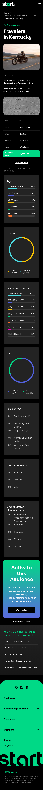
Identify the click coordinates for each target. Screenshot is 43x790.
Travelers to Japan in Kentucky (17, 641)
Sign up (8, 745)
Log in (7, 740)
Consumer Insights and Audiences (19, 16)
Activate (21, 610)
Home (6, 13)
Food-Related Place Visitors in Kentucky (21, 668)
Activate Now (21, 162)
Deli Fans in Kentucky (13, 654)
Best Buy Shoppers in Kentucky (17, 648)
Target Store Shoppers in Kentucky (19, 661)
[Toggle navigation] (39, 4)
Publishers (9, 698)
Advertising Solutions (16, 708)
